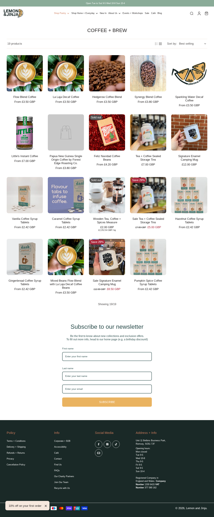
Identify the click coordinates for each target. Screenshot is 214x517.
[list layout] (156, 44)
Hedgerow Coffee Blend (107, 97)
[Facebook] (98, 444)
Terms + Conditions (16, 441)
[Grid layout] (160, 44)
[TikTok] (116, 444)
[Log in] (199, 13)
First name (68, 348)
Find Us (58, 464)
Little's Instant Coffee (25, 156)
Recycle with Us (62, 488)
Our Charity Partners (64, 476)
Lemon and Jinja (196, 508)
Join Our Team (61, 482)
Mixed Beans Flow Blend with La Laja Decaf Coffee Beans (66, 284)
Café (56, 453)
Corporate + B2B (62, 441)
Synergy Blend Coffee (148, 97)
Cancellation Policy (16, 464)
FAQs (57, 470)
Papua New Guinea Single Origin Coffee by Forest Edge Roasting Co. (66, 160)
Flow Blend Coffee (24, 97)
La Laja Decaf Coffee (66, 97)
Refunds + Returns (16, 453)
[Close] (45, 506)
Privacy (10, 458)
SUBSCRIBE (107, 402)
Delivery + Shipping (16, 447)
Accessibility (60, 447)
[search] (191, 13)
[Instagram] (107, 444)
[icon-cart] (206, 13)
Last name (67, 368)
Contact (58, 458)
